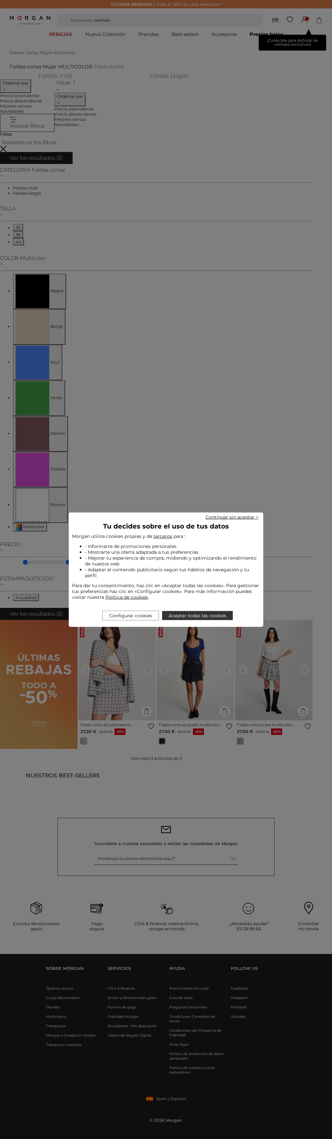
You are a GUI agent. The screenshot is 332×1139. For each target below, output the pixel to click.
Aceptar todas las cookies (197, 615)
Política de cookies (126, 597)
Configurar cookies (130, 615)
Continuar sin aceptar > (232, 517)
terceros (162, 536)
